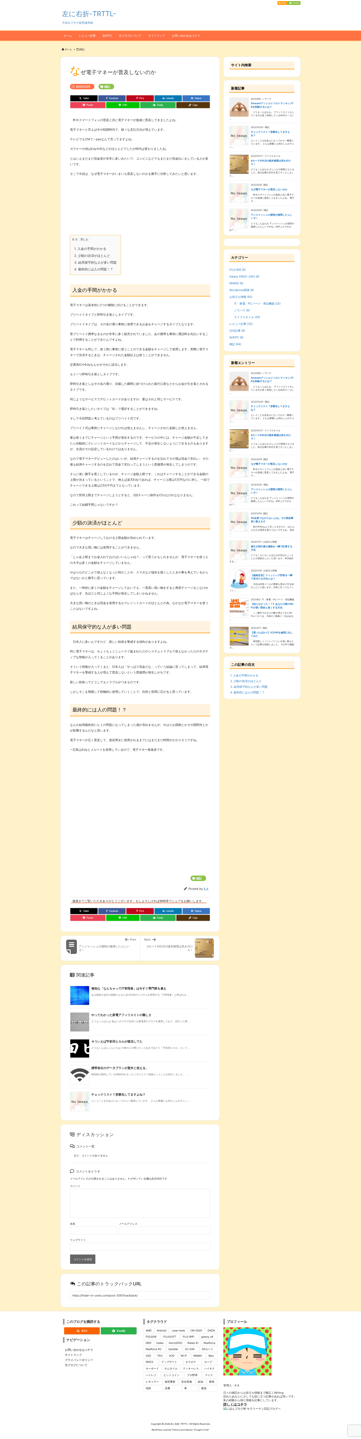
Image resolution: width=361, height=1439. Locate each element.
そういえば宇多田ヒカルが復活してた (117, 1041)
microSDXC (176, 1342)
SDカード (207, 1349)
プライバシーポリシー (79, 1360)
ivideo (160, 1342)
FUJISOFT (169, 1336)
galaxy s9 (207, 1336)
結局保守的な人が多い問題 (95, 262)
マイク (209, 1375)
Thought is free (201, 1429)
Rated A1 (193, 1342)
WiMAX (236, 283)
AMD (149, 1330)
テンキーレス (191, 1368)
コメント (75, 1185)
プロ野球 (192, 1375)
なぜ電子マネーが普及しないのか (269, 189)
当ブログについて (76, 1365)
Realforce (209, 1342)
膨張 (211, 1381)
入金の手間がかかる (90, 249)
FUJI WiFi (188, 1336)
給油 (200, 1381)
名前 (72, 1223)
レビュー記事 (241, 324)
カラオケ (190, 1361)
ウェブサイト (78, 1239)
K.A (206, 889)
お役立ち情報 (240, 297)
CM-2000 (196, 1330)
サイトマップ (73, 1355)
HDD (148, 1342)
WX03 (149, 1361)
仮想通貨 (170, 1381)
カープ (208, 1361)
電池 (203, 1388)
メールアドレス (128, 1223)
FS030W (151, 1336)
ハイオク (209, 1368)
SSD (148, 1355)
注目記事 (237, 330)
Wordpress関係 (241, 290)
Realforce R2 (153, 1349)
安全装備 (186, 1381)
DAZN (211, 1330)
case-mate (178, 1330)
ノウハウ (242, 310)
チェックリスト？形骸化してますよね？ (118, 1094)
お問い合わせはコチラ (79, 1350)
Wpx (211, 1355)
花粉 (148, 1388)
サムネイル (170, 1368)
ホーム (68, 49)
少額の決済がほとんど (92, 256)
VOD (171, 1355)
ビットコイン (171, 1375)
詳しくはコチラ (235, 1404)
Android (161, 1330)
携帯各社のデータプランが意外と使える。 (120, 1068)
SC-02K (190, 1349)
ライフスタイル (247, 317)
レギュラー (152, 1381)
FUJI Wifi (237, 269)
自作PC (236, 337)
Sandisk (173, 1349)
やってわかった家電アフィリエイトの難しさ (121, 1015)
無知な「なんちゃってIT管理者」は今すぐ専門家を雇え (128, 988)
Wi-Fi (184, 1355)
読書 (167, 1388)
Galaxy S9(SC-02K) (244, 276)
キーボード (152, 1368)
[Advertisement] (104, 206)
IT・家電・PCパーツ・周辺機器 (257, 303)
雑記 (82, 49)
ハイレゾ (151, 1375)
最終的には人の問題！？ (93, 269)
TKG (159, 1355)
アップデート (169, 1361)
